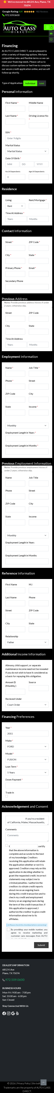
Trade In (9, 792)
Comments (11, 829)
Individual (30, 83)
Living (8, 200)
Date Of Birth (13, 158)
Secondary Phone (14, 280)
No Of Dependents (12, 171)
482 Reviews (42, 11)
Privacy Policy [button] (23, 1083)
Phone (9, 380)
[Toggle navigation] (48, 27)
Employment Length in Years (19, 432)
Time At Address (14, 213)
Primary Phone (13, 267)
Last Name (11, 115)
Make (9, 740)
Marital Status (12, 145)
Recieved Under (13, 698)
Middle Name (36, 102)
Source (32, 682)
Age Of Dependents (37, 171)
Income (32, 406)
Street (9, 242)
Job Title (34, 367)
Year (7, 727)
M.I (30, 584)
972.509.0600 (12, 15)
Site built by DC (39, 1083)
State (32, 255)
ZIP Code (34, 242)
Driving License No (38, 117)
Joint (41, 83)
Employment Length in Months (21, 445)
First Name (11, 102)
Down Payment (13, 779)
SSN (8, 132)
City (8, 255)
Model (8, 753)
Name (9, 367)
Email (32, 267)
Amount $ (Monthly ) (10, 684)
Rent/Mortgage (37, 200)
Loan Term (10, 766)
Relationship (11, 636)
